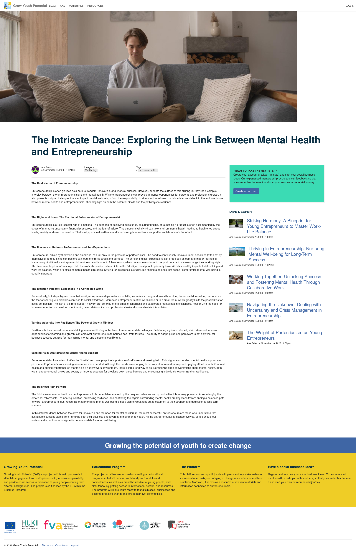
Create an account (246, 191)
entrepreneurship (147, 170)
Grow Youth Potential (30, 5)
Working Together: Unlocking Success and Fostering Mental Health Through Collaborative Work (284, 282)
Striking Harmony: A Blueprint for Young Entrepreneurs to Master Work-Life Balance (284, 226)
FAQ (62, 5)
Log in (349, 5)
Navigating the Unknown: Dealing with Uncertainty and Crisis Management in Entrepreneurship (284, 310)
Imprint (74, 545)
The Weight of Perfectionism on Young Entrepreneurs (284, 335)
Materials (76, 5)
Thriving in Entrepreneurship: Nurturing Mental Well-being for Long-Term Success (286, 254)
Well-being (90, 170)
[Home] (7, 5)
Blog (52, 5)
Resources (95, 5)
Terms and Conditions (55, 545)
